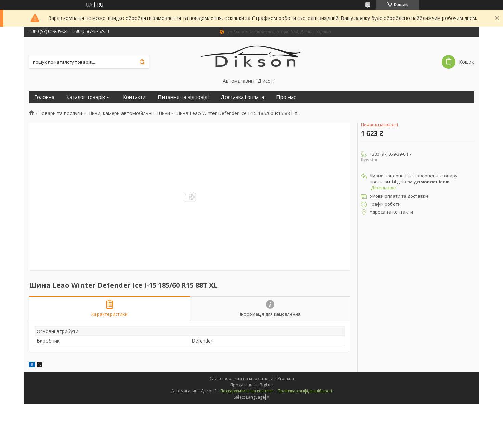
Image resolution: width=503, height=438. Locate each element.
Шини (163, 113)
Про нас (286, 97)
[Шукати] (142, 62)
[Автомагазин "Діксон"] (251, 57)
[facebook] (32, 365)
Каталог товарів (85, 97)
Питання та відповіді (183, 97)
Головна (44, 97)
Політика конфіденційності (305, 391)
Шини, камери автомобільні (119, 113)
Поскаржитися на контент (246, 391)
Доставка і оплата (242, 97)
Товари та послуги (60, 113)
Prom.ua (286, 379)
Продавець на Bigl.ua (251, 385)
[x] (39, 365)
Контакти (134, 97)
